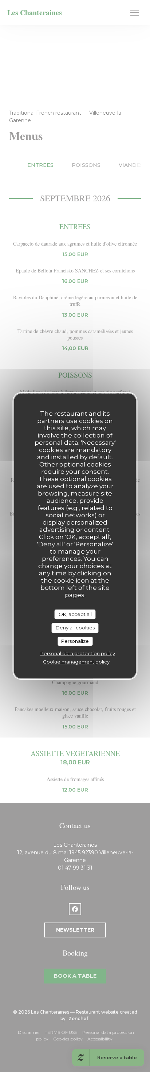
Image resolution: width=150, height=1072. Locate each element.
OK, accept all (75, 614)
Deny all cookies (75, 628)
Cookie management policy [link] (76, 662)
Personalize (75, 641)
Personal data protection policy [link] (77, 653)
